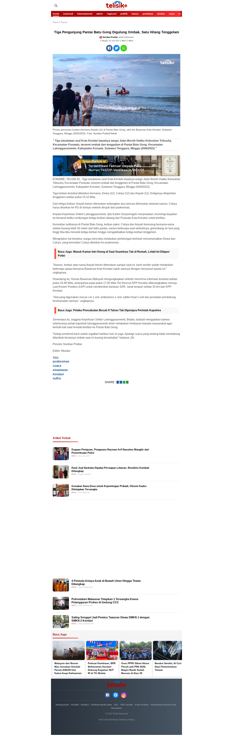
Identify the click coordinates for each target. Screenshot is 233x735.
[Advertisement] (116, 414)
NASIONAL (68, 13)
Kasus (64, 22)
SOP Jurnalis (126, 705)
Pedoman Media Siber (101, 705)
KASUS (135, 13)
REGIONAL (111, 13)
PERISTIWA (148, 13)
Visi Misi (75, 705)
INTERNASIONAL (84, 13)
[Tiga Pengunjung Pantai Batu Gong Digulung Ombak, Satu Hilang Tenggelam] (109, 48)
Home (56, 22)
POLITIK (124, 13)
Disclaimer (116, 708)
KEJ (116, 705)
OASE (171, 13)
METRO (99, 13)
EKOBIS (161, 13)
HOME (56, 13)
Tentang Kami (62, 705)
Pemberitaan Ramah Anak (163, 705)
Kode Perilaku (142, 705)
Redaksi (85, 705)
